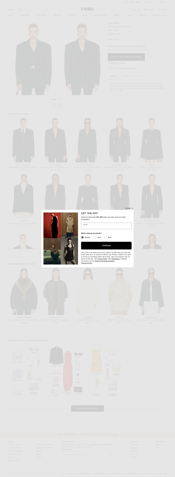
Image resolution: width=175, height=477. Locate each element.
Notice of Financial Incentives (105, 261)
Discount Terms (87, 263)
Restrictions (116, 259)
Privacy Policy (102, 259)
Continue (106, 245)
